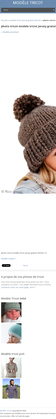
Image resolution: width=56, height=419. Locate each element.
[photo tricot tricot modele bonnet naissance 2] (11, 321)
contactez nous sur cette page (14, 287)
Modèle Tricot (28, 2)
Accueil (4, 20)
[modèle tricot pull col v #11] (11, 398)
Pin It (25, 265)
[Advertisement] (28, 64)
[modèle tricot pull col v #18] (11, 377)
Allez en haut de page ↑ (21, 416)
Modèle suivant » (8, 258)
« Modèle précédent (10, 32)
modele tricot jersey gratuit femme (25, 20)
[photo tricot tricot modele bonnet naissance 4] (11, 342)
